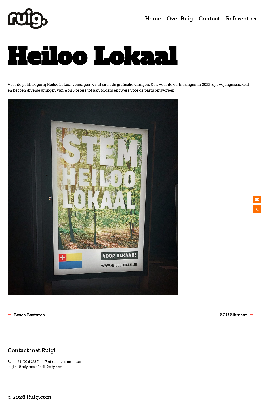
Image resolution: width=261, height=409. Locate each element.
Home (153, 18)
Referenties (241, 18)
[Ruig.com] (28, 18)
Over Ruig (180, 18)
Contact (209, 18)
